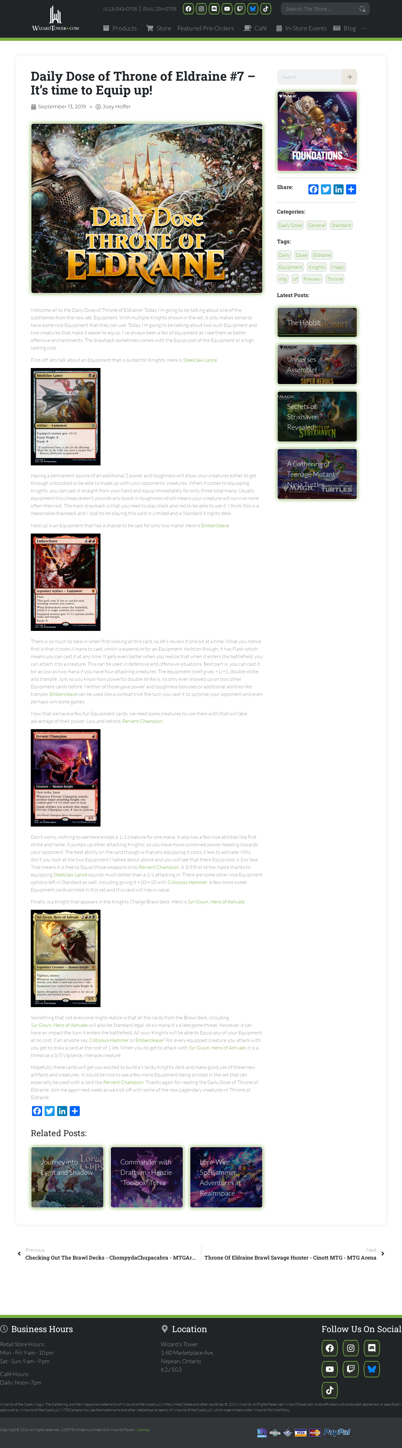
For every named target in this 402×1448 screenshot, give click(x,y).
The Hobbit (303, 322)
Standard (341, 225)
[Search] (349, 77)
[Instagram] (201, 8)
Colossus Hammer (187, 882)
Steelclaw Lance (200, 360)
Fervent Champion (142, 721)
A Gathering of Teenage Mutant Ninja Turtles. (311, 474)
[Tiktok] (265, 8)
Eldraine (322, 255)
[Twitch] (240, 8)
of (295, 279)
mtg (283, 279)
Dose (301, 255)
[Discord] (214, 8)
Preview (312, 279)
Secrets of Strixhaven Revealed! (303, 416)
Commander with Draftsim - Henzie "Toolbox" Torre (146, 1172)
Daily (284, 255)
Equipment (290, 267)
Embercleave (215, 525)
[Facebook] (188, 8)
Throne (335, 279)
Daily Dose (290, 225)
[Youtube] (227, 8)
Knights (316, 267)
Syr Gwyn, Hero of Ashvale (216, 901)
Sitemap (143, 1429)
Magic (338, 267)
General (316, 225)
